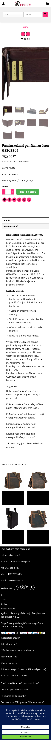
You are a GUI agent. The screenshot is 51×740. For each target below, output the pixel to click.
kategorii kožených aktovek (22, 427)
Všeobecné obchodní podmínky (17, 650)
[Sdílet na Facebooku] (9, 199)
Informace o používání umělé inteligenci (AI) (23, 669)
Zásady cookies (9, 663)
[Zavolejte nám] (32, 587)
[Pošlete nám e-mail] (26, 587)
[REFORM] (23, 3)
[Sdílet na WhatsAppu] (4, 199)
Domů (25, 27)
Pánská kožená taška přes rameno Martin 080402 (11, 496)
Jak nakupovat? (9, 644)
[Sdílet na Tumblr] (29, 199)
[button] (47, 3)
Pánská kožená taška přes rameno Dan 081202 (36, 496)
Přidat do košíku (27, 191)
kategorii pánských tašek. (26, 407)
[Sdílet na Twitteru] (14, 199)
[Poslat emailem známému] (19, 199)
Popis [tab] (7, 220)
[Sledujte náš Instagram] (21, 587)
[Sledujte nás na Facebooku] (16, 587)
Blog (2, 595)
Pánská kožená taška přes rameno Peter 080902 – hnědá (36, 535)
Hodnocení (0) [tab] (11, 226)
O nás (3, 599)
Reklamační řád (9, 656)
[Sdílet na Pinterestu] (24, 199)
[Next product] (23, 34)
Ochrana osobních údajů (14, 675)
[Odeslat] (45, 14)
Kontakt (4, 604)
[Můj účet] (3, 3)
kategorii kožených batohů (22, 417)
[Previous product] (28, 34)
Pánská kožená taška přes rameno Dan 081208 (11, 535)
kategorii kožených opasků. (22, 437)
